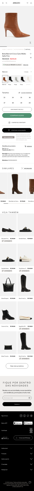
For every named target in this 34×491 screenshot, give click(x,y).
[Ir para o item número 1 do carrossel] (10, 203)
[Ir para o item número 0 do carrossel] (6, 203)
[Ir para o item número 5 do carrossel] (28, 203)
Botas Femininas (19, 49)
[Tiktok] (28, 416)
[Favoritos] (27, 3)
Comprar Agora (17, 115)
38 (13, 103)
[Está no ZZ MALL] (5, 438)
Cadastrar (17, 404)
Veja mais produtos (17, 366)
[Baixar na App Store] (18, 423)
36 (30, 97)
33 (4, 97)
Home (4, 49)
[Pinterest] (31, 416)
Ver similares (28, 168)
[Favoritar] (30, 54)
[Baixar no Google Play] (28, 423)
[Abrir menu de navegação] (3, 3)
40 (30, 103)
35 (21, 97)
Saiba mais (25, 64)
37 (4, 103)
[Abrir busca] (6, 3)
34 (13, 97)
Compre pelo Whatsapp (19, 122)
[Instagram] (21, 416)
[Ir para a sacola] (31, 3)
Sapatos (9, 49)
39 (21, 103)
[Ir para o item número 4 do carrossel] (23, 203)
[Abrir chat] (30, 482)
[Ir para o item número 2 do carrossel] (15, 203)
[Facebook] (24, 416)
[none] (29, 398)
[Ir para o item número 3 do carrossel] (19, 203)
